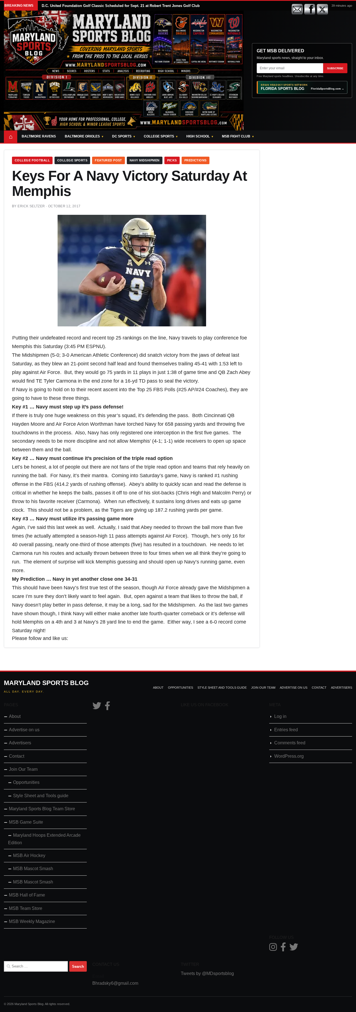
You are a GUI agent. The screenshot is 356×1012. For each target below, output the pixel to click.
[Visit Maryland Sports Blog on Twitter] (96, 707)
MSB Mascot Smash (33, 868)
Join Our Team (263, 687)
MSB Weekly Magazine (32, 921)
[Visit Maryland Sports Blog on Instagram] (273, 948)
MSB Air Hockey (29, 855)
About (158, 687)
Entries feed (286, 729)
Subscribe (335, 68)
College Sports (159, 136)
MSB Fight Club (236, 136)
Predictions (195, 160)
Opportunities (180, 687)
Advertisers (341, 687)
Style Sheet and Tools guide (222, 687)
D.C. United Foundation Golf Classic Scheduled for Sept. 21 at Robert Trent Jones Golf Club (121, 6)
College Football (32, 160)
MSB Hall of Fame (27, 895)
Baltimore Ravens (39, 136)
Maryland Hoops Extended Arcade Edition (44, 839)
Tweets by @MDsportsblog (207, 973)
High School (198, 136)
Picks (172, 160)
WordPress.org (289, 756)
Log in (280, 716)
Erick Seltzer (31, 206)
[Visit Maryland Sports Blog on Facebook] (107, 707)
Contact (319, 687)
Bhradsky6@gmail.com (115, 983)
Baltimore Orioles (82, 136)
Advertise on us (293, 687)
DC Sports (122, 136)
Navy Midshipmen (145, 160)
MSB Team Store (25, 908)
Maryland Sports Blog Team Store (42, 808)
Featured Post (108, 160)
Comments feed (289, 742)
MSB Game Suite (26, 822)
